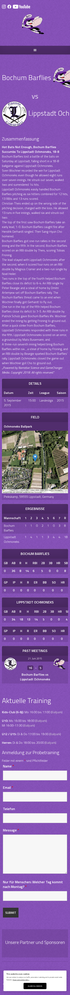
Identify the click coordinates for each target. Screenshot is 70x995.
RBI (35, 563)
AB (14, 563)
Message (11, 830)
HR (58, 563)
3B (50, 563)
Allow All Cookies (35, 986)
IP (14, 582)
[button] (35, 458)
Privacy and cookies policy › (21, 979)
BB (45, 582)
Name (8, 766)
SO (54, 582)
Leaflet (6, 490)
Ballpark (57, 712)
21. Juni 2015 (35, 658)
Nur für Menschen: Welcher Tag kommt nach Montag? (33, 884)
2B (43, 563)
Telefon (9, 808)
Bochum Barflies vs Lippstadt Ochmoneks (35, 677)
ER (36, 582)
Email (8, 787)
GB (6, 563)
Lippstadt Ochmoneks (11, 539)
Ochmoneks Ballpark (18, 426)
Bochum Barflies (9, 528)
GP (6, 582)
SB (66, 563)
